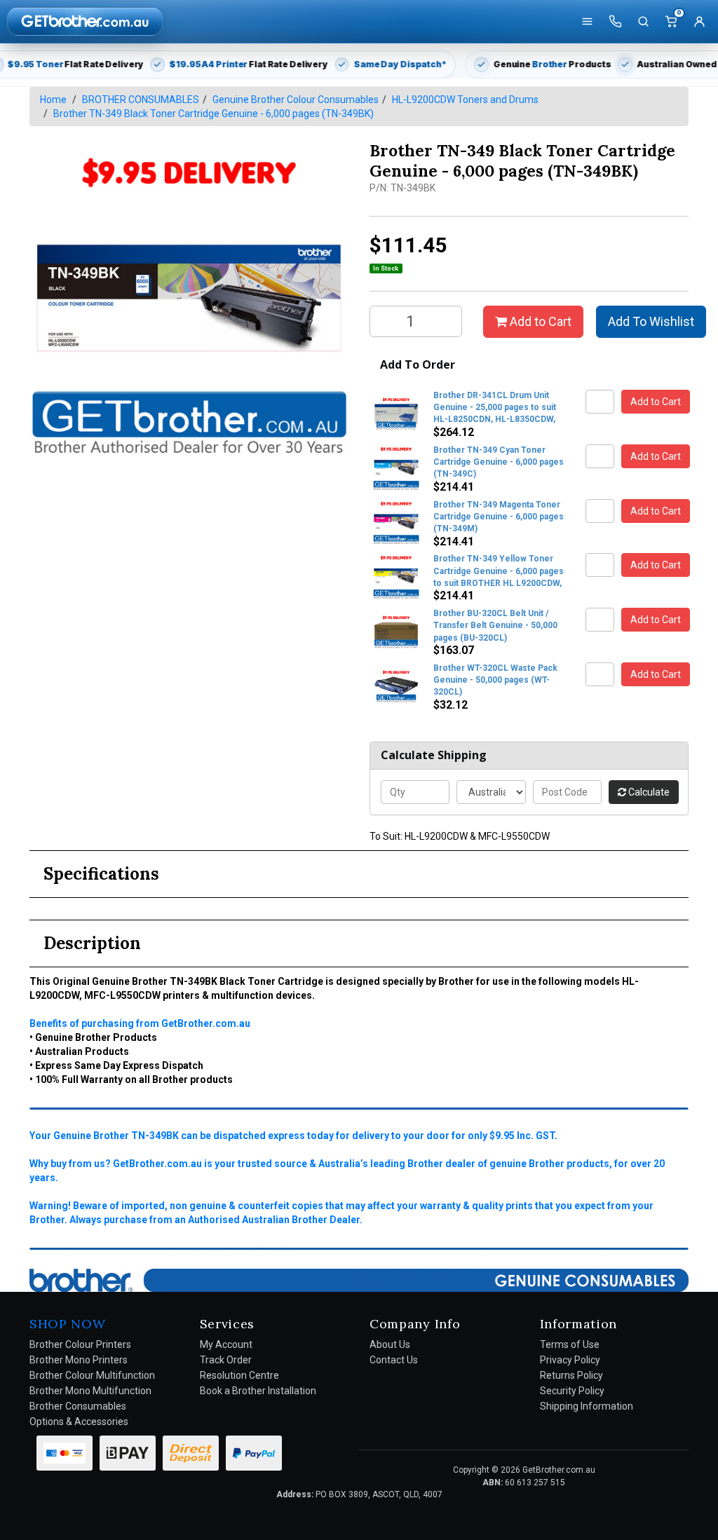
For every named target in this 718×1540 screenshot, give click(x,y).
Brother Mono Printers (78, 1359)
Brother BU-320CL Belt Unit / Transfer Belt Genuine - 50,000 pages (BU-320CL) (495, 625)
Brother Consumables (77, 1406)
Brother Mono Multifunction (90, 1390)
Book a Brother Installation (258, 1390)
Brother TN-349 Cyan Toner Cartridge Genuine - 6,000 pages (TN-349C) (498, 462)
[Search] (643, 22)
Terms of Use (570, 1344)
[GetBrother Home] (85, 21)
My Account (226, 1344)
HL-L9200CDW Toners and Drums (465, 99)
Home (53, 99)
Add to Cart (539, 321)
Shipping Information (586, 1406)
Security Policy (572, 1390)
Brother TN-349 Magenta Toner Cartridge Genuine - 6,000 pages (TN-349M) (498, 516)
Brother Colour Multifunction (92, 1375)
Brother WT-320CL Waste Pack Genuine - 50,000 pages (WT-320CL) (495, 680)
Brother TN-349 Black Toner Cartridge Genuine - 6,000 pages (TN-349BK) (213, 113)
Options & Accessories (78, 1421)
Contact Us (394, 1359)
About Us (390, 1344)
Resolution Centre (239, 1375)
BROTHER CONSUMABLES (140, 99)
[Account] (699, 22)
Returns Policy (571, 1375)
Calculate (648, 792)
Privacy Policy (570, 1359)
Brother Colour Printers (80, 1344)
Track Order (226, 1359)
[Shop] (587, 22)
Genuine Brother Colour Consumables (295, 99)
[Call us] (615, 22)
